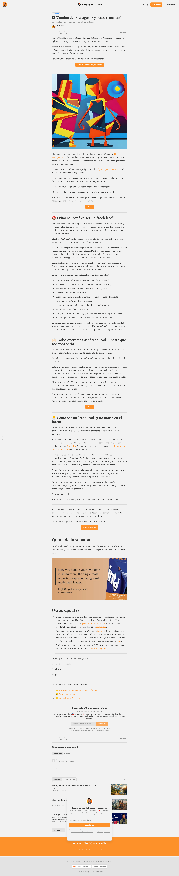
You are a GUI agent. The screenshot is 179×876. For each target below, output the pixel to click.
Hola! (54, 788)
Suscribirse (156, 5)
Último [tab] (65, 779)
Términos (93, 861)
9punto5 (101, 631)
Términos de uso (90, 830)
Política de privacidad (103, 832)
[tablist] (61, 754)
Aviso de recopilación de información (82, 832)
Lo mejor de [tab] (57, 779)
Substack (79, 872)
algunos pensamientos (107, 169)
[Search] (143, 4)
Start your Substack (82, 866)
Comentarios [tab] (57, 754)
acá (119, 641)
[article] (89, 789)
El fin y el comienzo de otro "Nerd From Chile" (74, 785)
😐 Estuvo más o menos (66, 694)
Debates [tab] (72, 779)
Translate (56, 13)
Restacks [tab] (67, 754)
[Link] (49, 217)
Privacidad (85, 861)
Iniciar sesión (170, 5)
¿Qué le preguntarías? (100, 648)
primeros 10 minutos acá (93, 623)
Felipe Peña (60, 26)
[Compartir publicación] (147, 4)
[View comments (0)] (61, 33)
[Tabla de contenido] (2, 438)
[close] (109, 799)
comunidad (101, 626)
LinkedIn (71, 446)
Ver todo (56, 830)
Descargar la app (100, 866)
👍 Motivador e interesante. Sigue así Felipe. (76, 690)
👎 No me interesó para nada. (69, 698)
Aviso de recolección (105, 861)
